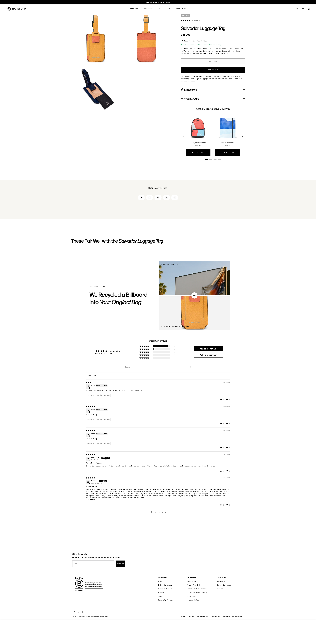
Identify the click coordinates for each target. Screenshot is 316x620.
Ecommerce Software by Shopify (97, 616)
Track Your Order (194, 585)
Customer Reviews (165, 589)
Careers (220, 589)
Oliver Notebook (227, 143)
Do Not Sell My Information (233, 616)
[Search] (297, 8)
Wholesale (221, 581)
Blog (160, 596)
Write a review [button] (208, 349)
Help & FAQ (192, 581)
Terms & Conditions (187, 616)
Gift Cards (192, 596)
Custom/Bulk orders (224, 585)
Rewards (161, 592)
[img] (90, 382)
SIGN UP (120, 563)
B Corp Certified (165, 585)
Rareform (82, 616)
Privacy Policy (194, 600)
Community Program (165, 600)
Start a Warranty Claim (197, 592)
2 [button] (155, 512)
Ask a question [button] (208, 355)
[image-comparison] (194, 295)
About (160, 581)
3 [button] (159, 512)
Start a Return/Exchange (197, 589)
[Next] (242, 137)
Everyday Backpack (198, 143)
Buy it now (213, 70)
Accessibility (215, 616)
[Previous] (183, 137)
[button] (186, 21)
